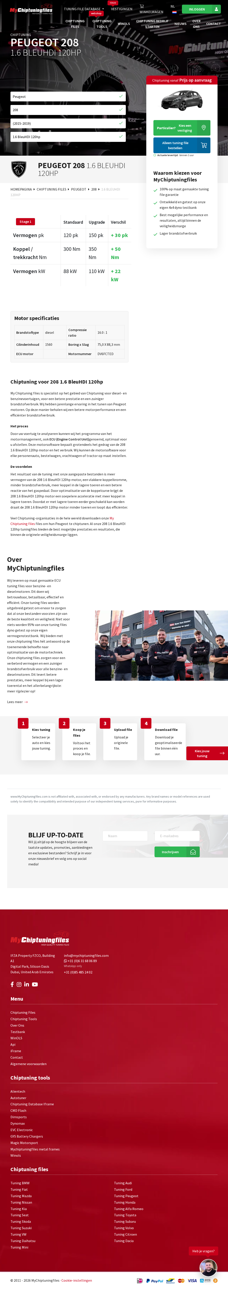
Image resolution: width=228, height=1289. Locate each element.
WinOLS (124, 23)
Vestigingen (121, 9)
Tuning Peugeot (126, 1196)
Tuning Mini (19, 1247)
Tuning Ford (123, 1189)
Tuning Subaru (125, 1221)
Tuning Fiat (19, 1189)
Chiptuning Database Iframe (32, 1104)
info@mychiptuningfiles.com (86, 955)
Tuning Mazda (21, 1196)
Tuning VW (18, 1234)
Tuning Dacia (124, 1241)
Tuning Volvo (124, 1228)
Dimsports (18, 1117)
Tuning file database (82, 9)
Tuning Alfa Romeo (128, 1209)
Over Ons (17, 1025)
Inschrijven (170, 852)
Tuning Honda (124, 1202)
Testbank (17, 1032)
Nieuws (181, 23)
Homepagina (21, 189)
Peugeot (79, 189)
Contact (213, 23)
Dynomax (17, 1123)
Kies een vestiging (174, 128)
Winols (15, 1155)
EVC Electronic (21, 1130)
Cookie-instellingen (76, 1280)
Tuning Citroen (125, 1234)
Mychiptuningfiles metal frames (35, 1149)
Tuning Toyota (125, 1215)
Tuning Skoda (20, 1221)
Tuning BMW (20, 1183)
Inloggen (197, 9)
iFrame (15, 1051)
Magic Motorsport (24, 1142)
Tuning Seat (19, 1215)
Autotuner (18, 1098)
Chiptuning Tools (23, 1019)
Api (12, 1044)
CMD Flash (18, 1110)
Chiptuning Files (52, 189)
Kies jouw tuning (202, 753)
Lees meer (15, 702)
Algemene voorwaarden (28, 1064)
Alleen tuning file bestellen (175, 145)
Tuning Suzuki (21, 1228)
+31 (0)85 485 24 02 (78, 972)
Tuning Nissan (21, 1202)
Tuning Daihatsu (22, 1241)
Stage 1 (25, 221)
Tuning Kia (18, 1209)
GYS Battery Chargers (26, 1136)
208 (94, 189)
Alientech (17, 1091)
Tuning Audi (123, 1183)
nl (173, 6)
